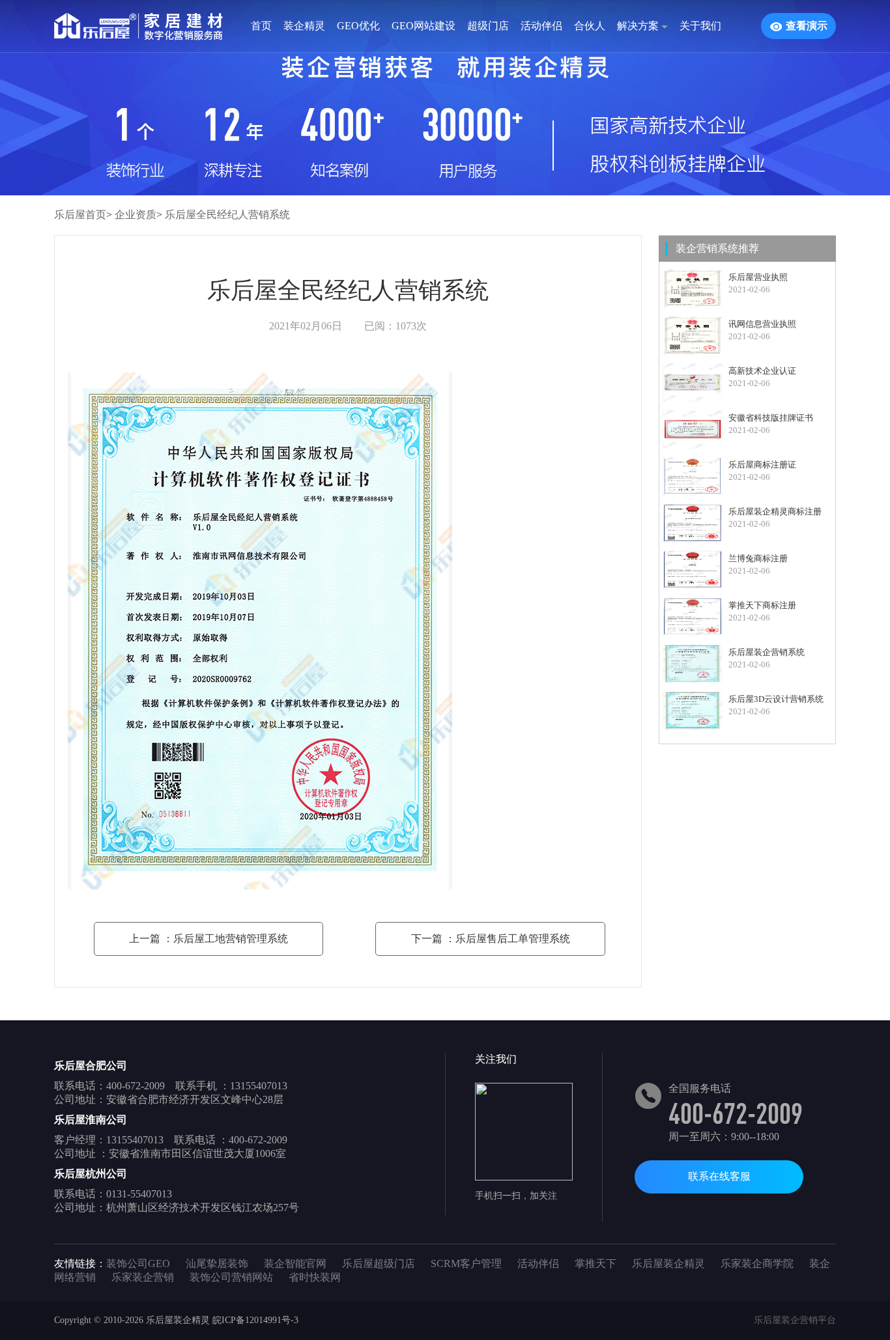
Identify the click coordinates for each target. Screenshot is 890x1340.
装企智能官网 (295, 1263)
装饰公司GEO (138, 1263)
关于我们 (700, 25)
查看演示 (806, 25)
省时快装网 (315, 1277)
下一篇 (490, 938)
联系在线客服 (719, 1176)
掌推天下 (595, 1263)
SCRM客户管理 (466, 1263)
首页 (261, 25)
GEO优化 (358, 25)
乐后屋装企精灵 (668, 1263)
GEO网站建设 (423, 25)
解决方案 (639, 25)
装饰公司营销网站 (231, 1277)
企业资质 (135, 214)
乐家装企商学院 (757, 1263)
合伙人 (589, 25)
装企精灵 (304, 25)
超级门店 (488, 25)
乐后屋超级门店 (378, 1263)
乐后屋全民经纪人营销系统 (227, 214)
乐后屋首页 (80, 214)
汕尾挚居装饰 (217, 1263)
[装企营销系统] (158, 26)
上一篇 (208, 938)
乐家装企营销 (142, 1277)
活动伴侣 (541, 25)
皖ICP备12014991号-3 (255, 1320)
